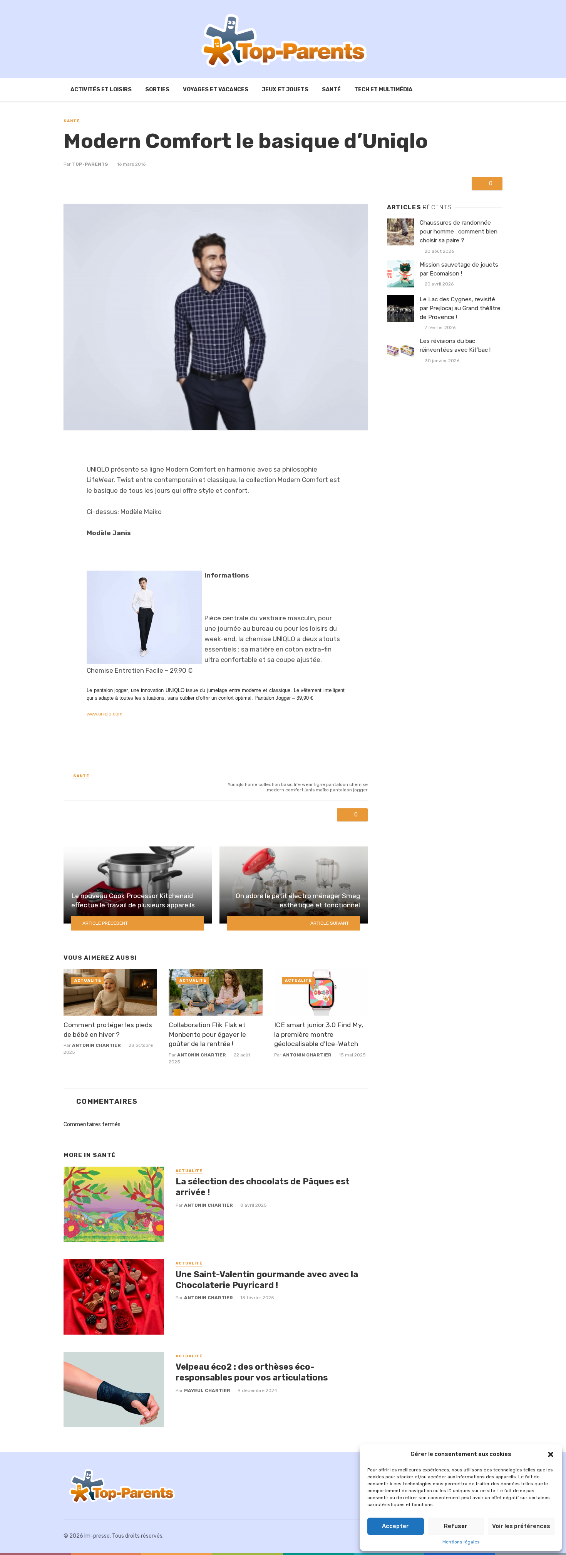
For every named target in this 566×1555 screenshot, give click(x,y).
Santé (331, 89)
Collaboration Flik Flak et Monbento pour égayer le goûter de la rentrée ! (207, 1034)
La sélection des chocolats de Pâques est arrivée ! (263, 1187)
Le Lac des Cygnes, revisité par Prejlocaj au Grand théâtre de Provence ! (460, 308)
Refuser (455, 1526)
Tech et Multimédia (383, 89)
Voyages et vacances (215, 89)
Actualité (87, 980)
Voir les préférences (521, 1526)
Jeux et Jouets (285, 89)
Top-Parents (90, 164)
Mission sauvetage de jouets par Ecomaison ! (459, 269)
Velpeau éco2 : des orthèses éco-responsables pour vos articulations (252, 1372)
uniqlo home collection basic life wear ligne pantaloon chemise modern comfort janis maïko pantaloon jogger (299, 787)
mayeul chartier (207, 1390)
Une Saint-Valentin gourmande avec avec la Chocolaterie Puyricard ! (267, 1280)
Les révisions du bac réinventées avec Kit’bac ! (455, 345)
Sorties (157, 89)
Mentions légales (461, 1542)
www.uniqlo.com (104, 714)
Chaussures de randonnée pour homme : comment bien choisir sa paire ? (458, 231)
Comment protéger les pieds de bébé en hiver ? (108, 1029)
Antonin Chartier (96, 1045)
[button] (550, 1454)
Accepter (395, 1526)
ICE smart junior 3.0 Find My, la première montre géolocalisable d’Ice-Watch (318, 1034)
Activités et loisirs (101, 89)
